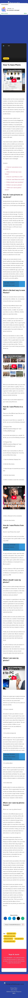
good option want (11, 933)
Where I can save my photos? (14, 184)
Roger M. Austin (14, 954)
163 (9, 45)
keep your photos (8, 938)
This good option (19, 938)
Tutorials (6, 58)
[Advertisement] (14, 24)
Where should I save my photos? (14, 182)
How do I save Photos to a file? (14, 176)
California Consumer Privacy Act (13, 991)
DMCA (14, 993)
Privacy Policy (13, 988)
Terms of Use (14, 989)
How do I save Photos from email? (15, 179)
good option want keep (9, 936)
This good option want (9, 941)
